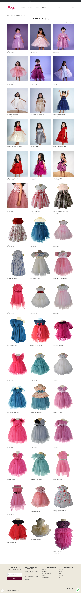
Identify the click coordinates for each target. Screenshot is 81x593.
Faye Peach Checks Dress (35, 211)
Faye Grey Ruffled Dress (34, 146)
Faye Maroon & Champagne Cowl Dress (14, 146)
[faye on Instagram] (70, 589)
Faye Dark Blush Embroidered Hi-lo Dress (14, 210)
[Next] (45, 559)
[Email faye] (65, 589)
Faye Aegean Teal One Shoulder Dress (37, 479)
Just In (49, 7)
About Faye (44, 569)
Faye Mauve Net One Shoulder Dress (59, 446)
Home (8, 15)
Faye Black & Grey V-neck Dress (36, 446)
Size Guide (60, 571)
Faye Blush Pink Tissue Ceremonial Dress (37, 51)
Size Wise (53, 7)
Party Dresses (17, 15)
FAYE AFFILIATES (28, 582)
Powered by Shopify (16, 590)
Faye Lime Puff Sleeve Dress (35, 278)
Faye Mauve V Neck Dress (57, 412)
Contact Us (61, 569)
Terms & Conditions (45, 577)
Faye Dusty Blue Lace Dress (12, 278)
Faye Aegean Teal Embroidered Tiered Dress (38, 379)
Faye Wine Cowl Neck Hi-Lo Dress (36, 83)
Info (59, 7)
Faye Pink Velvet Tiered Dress (58, 245)
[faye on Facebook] (67, 589)
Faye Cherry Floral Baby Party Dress (59, 510)
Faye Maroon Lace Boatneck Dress (59, 146)
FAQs (60, 573)
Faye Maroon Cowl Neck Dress (13, 245)
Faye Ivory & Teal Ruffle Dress (35, 245)
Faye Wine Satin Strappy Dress (58, 178)
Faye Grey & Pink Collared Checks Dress (60, 211)
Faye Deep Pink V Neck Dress (12, 479)
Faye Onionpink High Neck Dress (13, 513)
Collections (12, 15)
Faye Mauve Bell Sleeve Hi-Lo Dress (59, 51)
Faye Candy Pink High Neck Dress (59, 479)
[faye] (11, 7)
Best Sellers (44, 7)
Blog (59, 577)
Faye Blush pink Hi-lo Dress (35, 511)
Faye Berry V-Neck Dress (11, 446)
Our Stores (61, 575)
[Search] (65, 7)
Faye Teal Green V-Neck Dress (13, 412)
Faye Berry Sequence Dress (12, 379)
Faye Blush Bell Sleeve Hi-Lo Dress (13, 83)
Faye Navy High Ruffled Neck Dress (59, 114)
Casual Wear (30, 7)
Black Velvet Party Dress (11, 542)
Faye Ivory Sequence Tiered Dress (36, 312)
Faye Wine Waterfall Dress (35, 178)
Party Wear (23, 7)
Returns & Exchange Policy (46, 573)
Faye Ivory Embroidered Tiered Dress (59, 379)
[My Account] (68, 7)
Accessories (37, 7)
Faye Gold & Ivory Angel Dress (13, 114)
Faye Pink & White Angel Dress (58, 83)
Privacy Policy (44, 571)
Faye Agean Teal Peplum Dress (36, 412)
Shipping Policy (44, 575)
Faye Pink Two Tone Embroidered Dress (60, 278)
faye (11, 590)
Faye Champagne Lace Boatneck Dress (37, 114)
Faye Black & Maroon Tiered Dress (13, 178)
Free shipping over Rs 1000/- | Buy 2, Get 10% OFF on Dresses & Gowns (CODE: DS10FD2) (40, 1)
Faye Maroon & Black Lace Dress (36, 345)
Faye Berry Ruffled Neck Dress (12, 312)
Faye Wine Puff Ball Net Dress (58, 345)
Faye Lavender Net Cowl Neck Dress (14, 51)
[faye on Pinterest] (72, 589)
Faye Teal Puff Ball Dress (12, 345)
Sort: (68, 22)
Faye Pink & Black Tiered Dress (58, 551)
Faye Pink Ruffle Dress (57, 312)
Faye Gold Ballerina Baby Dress (35, 539)
